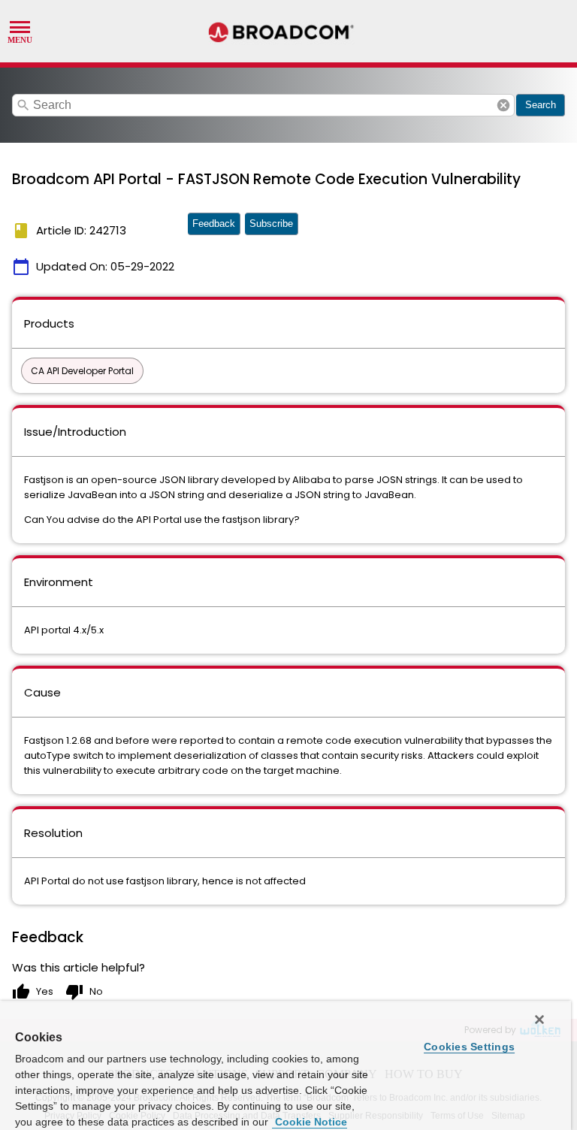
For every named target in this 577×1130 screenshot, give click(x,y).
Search (540, 104)
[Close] (539, 1019)
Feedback (213, 223)
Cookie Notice (309, 1122)
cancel (503, 105)
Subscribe (271, 223)
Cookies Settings (469, 1047)
